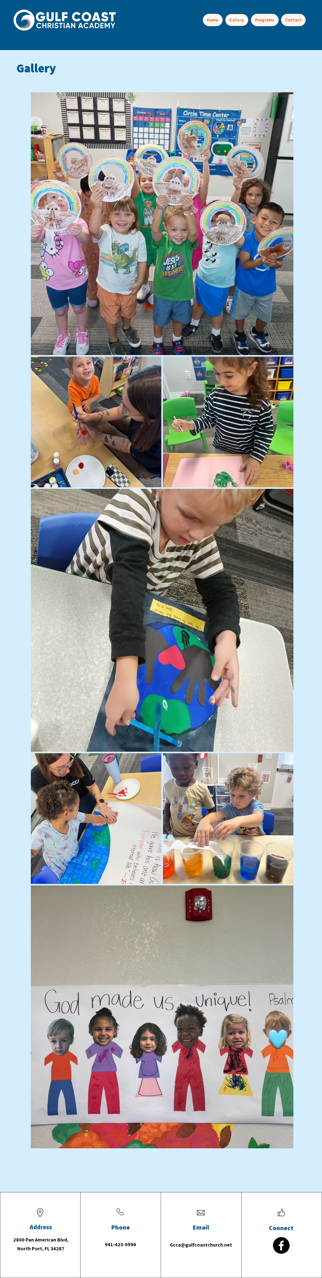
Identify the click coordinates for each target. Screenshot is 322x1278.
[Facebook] (281, 1245)
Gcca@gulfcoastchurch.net (201, 1244)
